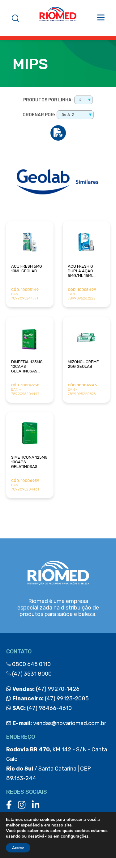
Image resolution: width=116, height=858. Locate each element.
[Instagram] (22, 805)
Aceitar (18, 847)
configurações (74, 836)
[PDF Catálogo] (58, 132)
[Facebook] (9, 805)
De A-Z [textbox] (68, 115)
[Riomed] (57, 18)
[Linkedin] (36, 805)
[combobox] (83, 100)
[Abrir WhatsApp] (100, 842)
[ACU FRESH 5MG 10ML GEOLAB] (30, 242)
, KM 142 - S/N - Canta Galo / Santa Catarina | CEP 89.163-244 (56, 764)
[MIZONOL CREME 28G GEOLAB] (86, 337)
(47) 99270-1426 (45, 689)
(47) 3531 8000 (31, 673)
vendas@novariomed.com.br (59, 723)
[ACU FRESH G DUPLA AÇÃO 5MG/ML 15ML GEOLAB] (86, 242)
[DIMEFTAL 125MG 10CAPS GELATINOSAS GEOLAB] (30, 337)
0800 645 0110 (31, 664)
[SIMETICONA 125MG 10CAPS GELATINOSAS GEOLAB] (30, 433)
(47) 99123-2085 (50, 698)
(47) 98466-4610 (41, 708)
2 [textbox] (80, 100)
